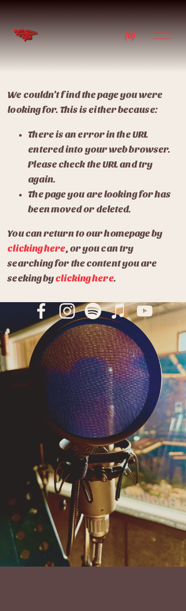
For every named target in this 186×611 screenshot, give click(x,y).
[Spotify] (93, 311)
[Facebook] (41, 311)
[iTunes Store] (119, 311)
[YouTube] (144, 311)
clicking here (36, 248)
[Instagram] (67, 311)
